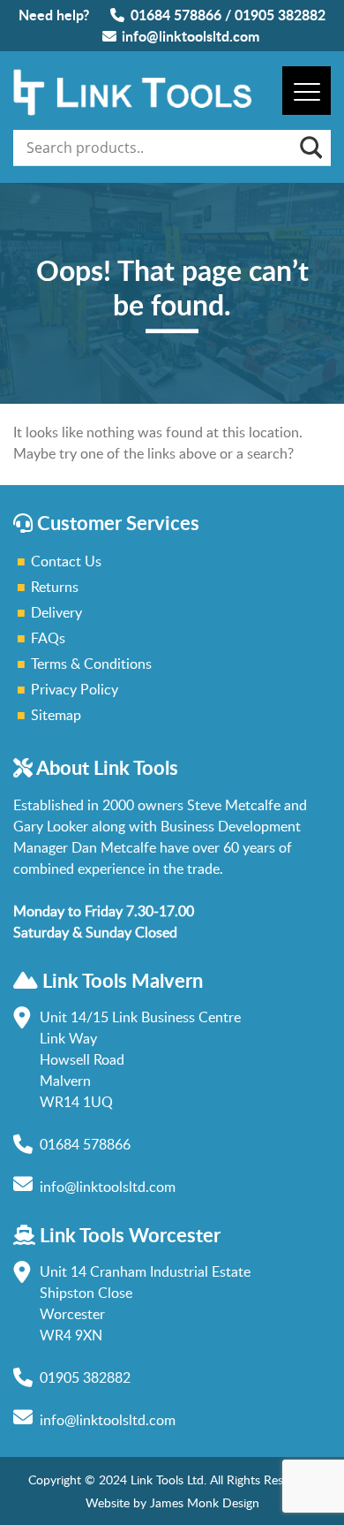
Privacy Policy (74, 689)
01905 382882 (280, 14)
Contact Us (66, 561)
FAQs (48, 638)
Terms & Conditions (91, 663)
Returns (55, 586)
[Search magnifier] (309, 147)
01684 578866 (176, 14)
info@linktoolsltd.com (190, 36)
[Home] (132, 110)
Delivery (56, 612)
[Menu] (306, 90)
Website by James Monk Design (172, 1502)
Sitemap (56, 715)
